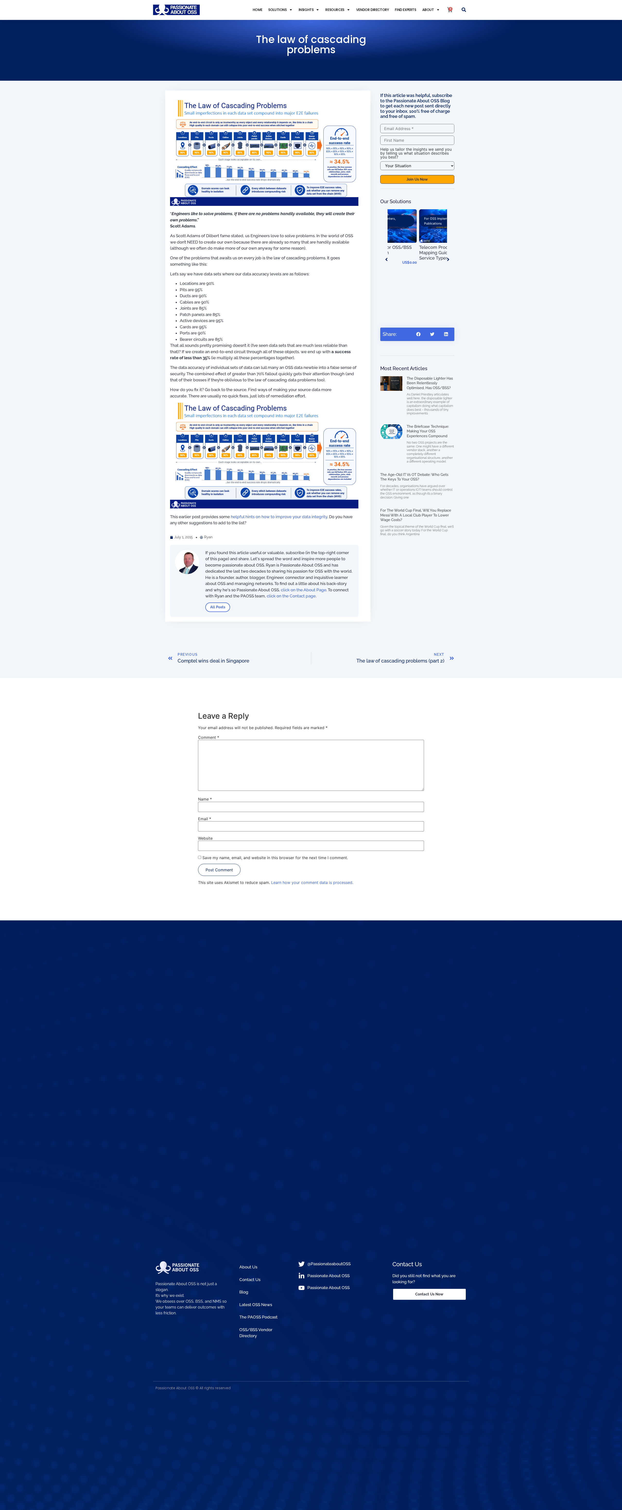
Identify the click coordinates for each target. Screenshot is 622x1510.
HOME (257, 10)
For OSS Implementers (408, 218)
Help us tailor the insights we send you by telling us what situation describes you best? (416, 153)
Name (205, 799)
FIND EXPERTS (405, 10)
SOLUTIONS (277, 10)
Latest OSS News (255, 1304)
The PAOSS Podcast (258, 1317)
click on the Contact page (291, 596)
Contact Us (249, 1279)
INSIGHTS (306, 10)
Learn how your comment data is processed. (312, 882)
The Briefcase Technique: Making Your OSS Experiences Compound (428, 431)
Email (204, 819)
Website (205, 838)
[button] (464, 10)
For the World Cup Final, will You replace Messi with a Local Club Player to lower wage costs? (415, 515)
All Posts (217, 607)
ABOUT (428, 10)
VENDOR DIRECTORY (372, 10)
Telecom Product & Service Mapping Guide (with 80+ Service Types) (416, 252)
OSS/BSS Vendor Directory (255, 1332)
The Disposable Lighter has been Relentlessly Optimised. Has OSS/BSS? (430, 383)
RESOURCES (334, 10)
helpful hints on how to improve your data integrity (279, 516)
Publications (401, 223)
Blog (243, 1292)
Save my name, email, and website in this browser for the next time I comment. (275, 858)
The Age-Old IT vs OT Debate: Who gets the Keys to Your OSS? (414, 477)
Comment (208, 737)
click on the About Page (303, 589)
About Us (248, 1267)
